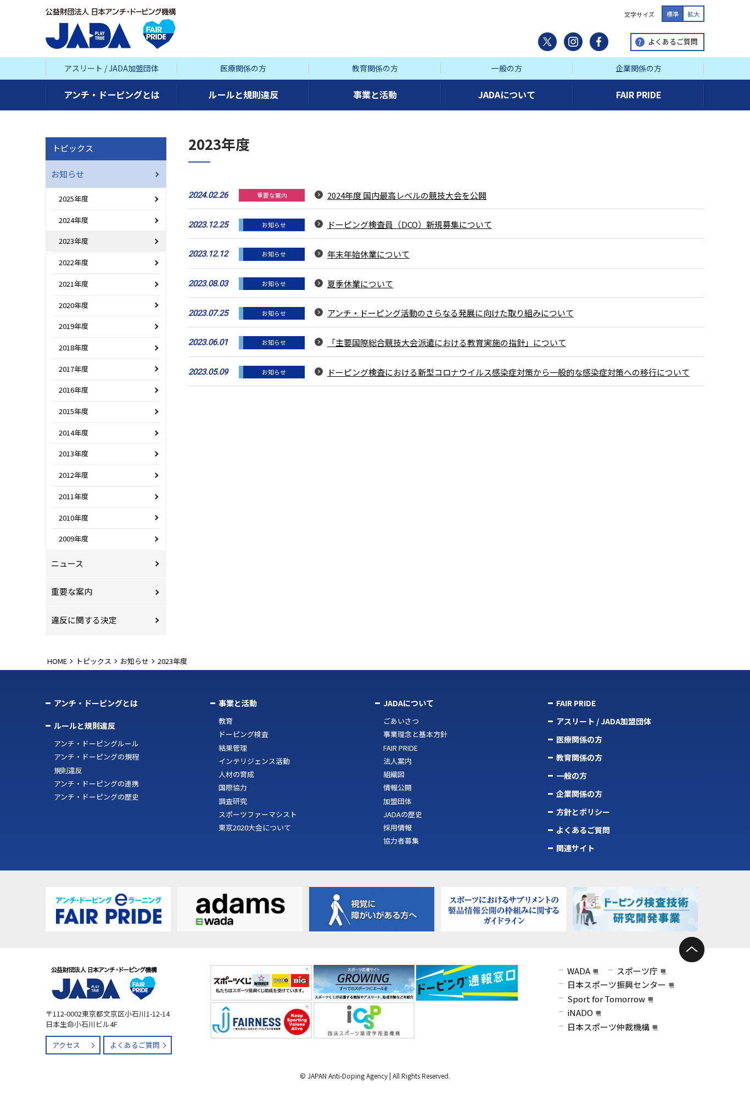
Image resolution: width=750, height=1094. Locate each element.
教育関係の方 (375, 68)
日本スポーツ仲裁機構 (608, 1026)
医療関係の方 (243, 68)
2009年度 (73, 538)
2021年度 (73, 283)
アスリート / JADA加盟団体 (111, 68)
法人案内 (397, 761)
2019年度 (73, 326)
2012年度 (73, 475)
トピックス (72, 148)
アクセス (66, 1045)
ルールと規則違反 (84, 725)
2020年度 (73, 305)
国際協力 (233, 787)
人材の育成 (236, 774)
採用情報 (397, 827)
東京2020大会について (255, 827)
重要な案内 (71, 591)
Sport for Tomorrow (606, 998)
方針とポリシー (583, 811)
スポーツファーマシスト (258, 814)
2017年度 (73, 369)
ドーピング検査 (243, 734)
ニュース (67, 563)
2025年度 (73, 198)
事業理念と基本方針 (415, 734)
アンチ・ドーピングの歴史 (96, 796)
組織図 (394, 774)
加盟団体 (397, 801)
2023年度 (73, 241)
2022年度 (73, 262)
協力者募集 (401, 840)
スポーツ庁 (637, 970)
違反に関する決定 (84, 620)
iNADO (580, 1012)
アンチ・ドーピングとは (96, 702)
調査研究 (233, 801)
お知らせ (67, 174)
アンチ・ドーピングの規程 (96, 756)
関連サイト (575, 847)
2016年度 (73, 389)
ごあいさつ (401, 721)
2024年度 (73, 220)
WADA (578, 970)
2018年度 (73, 347)
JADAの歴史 (402, 814)
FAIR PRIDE (400, 748)
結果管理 (233, 748)
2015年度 (73, 411)
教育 (226, 721)
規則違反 (68, 770)
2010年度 (73, 517)
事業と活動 (238, 702)
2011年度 (73, 496)
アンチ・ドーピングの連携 (96, 783)
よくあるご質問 (673, 41)
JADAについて (408, 702)
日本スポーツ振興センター (616, 984)
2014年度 (73, 432)
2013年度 (73, 453)
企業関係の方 (638, 68)
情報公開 (397, 787)
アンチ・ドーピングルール (96, 743)
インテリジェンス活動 (254, 761)
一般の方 (506, 68)
